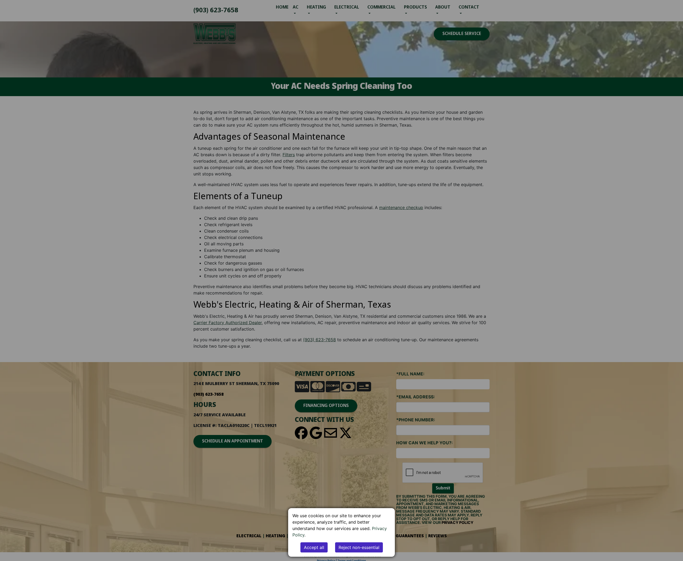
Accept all (314, 547)
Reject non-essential (359, 547)
